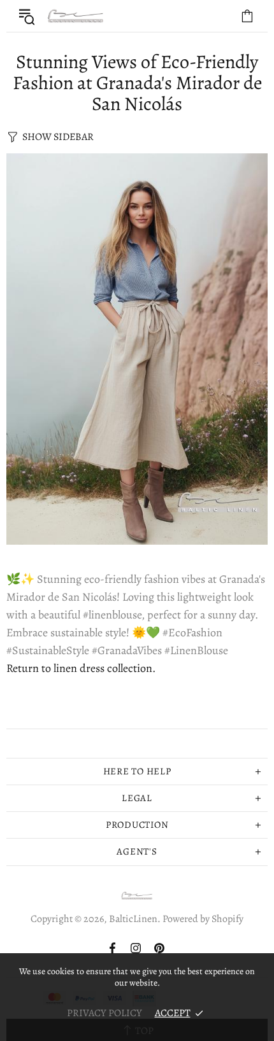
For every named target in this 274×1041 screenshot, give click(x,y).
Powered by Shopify (202, 919)
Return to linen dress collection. (80, 668)
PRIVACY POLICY (104, 1013)
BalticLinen (76, 16)
